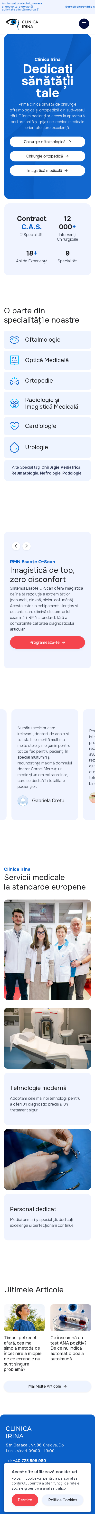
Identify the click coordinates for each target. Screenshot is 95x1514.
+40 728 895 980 (29, 1460)
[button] (84, 24)
